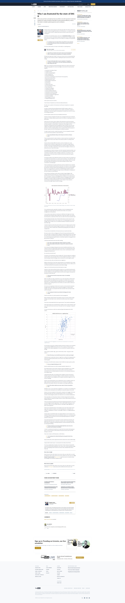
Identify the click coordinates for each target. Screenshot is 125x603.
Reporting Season (53, 6)
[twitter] (34, 22)
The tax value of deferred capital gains (73, 569)
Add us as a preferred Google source (44, 26)
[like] (35, 12)
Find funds (79, 6)
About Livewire (59, 571)
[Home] (34, 4)
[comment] (35, 16)
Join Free (93, 4)
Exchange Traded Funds (39, 569)
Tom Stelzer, (62, 489)
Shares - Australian (38, 571)
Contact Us (59, 578)
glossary (47, 569)
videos (47, 571)
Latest (33, 6)
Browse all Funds (38, 576)
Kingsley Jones (39, 36)
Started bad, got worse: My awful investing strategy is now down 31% (68, 487)
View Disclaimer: (47, 469)
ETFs (45, 6)
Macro (71, 512)
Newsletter (88, 6)
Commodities (67, 512)
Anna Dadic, (78, 26)
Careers (58, 574)
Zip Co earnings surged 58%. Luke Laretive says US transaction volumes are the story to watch (83, 38)
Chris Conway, (46, 489)
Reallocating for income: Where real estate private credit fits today (68, 482)
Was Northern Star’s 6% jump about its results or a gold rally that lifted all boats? (84, 31)
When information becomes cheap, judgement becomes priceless (51, 487)
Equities (50, 512)
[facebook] (34, 23)
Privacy (83, 588)
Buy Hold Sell (71, 6)
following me (50, 466)
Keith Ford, (78, 41)
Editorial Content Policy (68, 588)
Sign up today (57, 457)
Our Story (58, 569)
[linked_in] (34, 25)
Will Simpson (49, 524)
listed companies (49, 567)
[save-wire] (75, 11)
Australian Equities (55, 512)
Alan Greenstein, (63, 484)
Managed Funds (37, 567)
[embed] (34, 19)
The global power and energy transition (74, 571)
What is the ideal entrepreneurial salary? (74, 567)
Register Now (79, 557)
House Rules (88, 588)
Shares (39, 6)
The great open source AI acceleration (49, 482)
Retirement (62, 6)
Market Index (59, 582)
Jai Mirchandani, (46, 484)
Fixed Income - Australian (39, 574)
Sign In (88, 4)
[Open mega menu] (93, 7)
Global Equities (61, 512)
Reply (48, 528)
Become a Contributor (60, 576)
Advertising (59, 567)
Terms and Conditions (77, 588)
